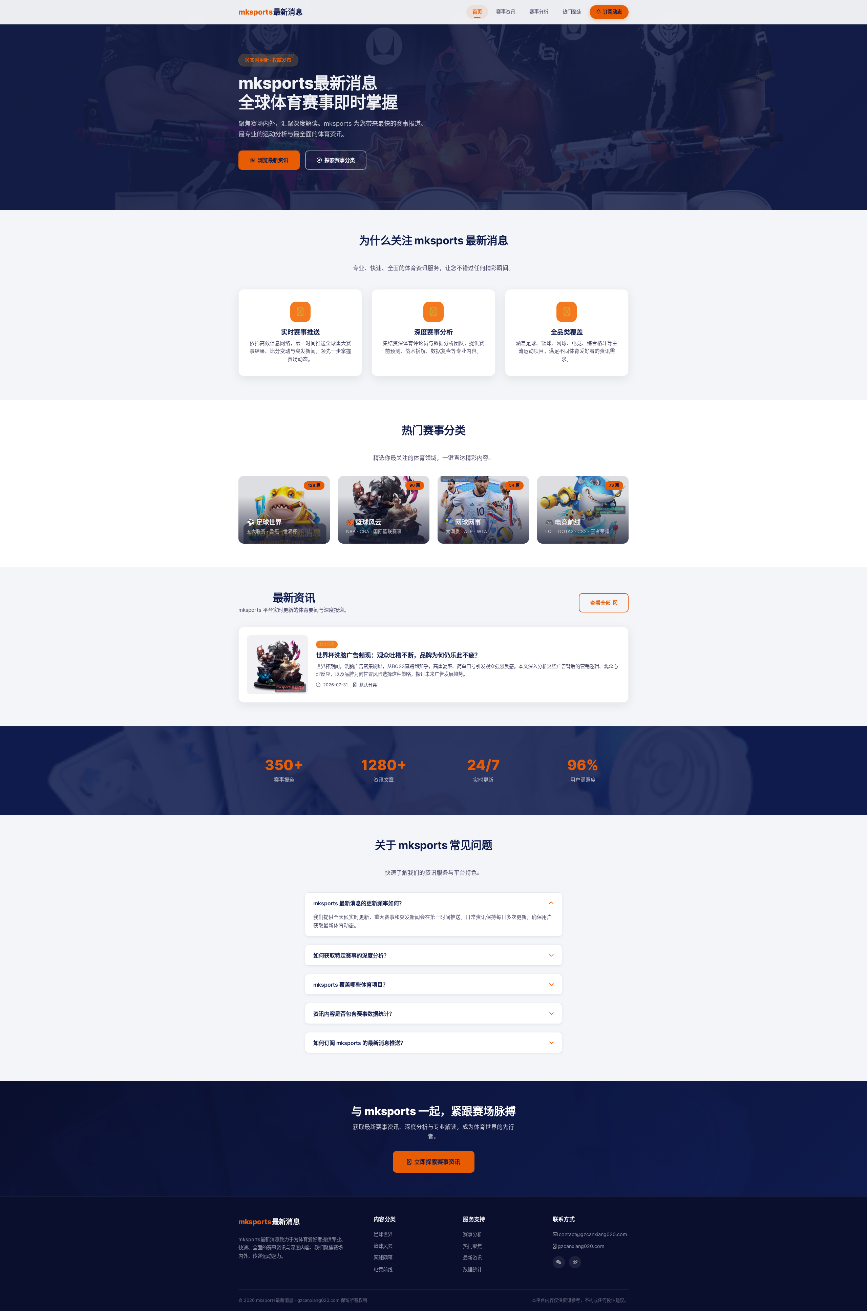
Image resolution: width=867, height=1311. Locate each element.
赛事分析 (538, 12)
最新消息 (270, 11)
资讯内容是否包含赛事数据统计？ (354, 1013)
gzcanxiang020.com (580, 1246)
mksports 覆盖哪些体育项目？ (350, 984)
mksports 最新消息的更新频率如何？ (358, 903)
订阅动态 (612, 12)
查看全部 (600, 603)
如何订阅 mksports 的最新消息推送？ (359, 1043)
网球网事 (383, 1257)
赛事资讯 (505, 12)
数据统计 (472, 1269)
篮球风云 (383, 1246)
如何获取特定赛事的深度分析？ (351, 955)
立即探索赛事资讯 (437, 1161)
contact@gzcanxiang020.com (592, 1234)
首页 (477, 12)
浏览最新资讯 (273, 160)
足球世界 (383, 1234)
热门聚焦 (572, 12)
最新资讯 (472, 1257)
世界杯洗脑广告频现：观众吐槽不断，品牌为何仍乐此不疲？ (398, 655)
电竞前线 (383, 1269)
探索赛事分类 (339, 160)
